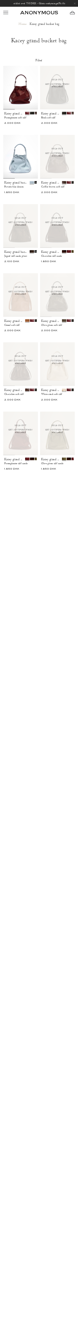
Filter (39, 60)
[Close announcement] (75, 3)
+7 (35, 129)
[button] (72, 13)
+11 (36, 182)
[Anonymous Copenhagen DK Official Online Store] (39, 12)
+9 (60, 268)
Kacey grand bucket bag (14, 113)
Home (22, 24)
